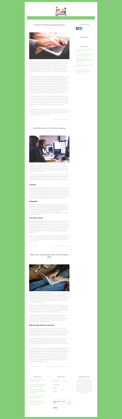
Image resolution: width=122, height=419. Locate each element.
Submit (55, 407)
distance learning (52, 366)
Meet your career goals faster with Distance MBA (49, 255)
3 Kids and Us (61, 11)
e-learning (55, 119)
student (64, 366)
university (67, 366)
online (43, 63)
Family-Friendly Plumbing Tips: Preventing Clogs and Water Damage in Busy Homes (84, 60)
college (47, 366)
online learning (66, 119)
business (51, 308)
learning (62, 119)
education (59, 119)
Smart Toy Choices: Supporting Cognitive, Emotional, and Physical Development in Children (83, 71)
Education (35, 119)
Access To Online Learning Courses (49, 25)
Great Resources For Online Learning (49, 128)
